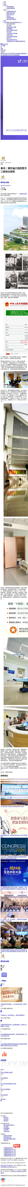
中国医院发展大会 (11, 11)
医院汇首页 (5, 44)
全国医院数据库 (11, 8)
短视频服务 (7, 1128)
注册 (4, 50)
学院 (5, 20)
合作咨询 (6, 1119)
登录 (2, 50)
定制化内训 (7, 1131)
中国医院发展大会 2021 (10, 1151)
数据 (5, 5)
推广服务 (6, 1126)
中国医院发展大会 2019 (10, 1152)
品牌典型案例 (10, 17)
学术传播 (6, 1129)
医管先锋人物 (10, 14)
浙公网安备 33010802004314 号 (9, 1167)
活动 (5, 9)
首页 (5, 2)
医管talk (9, 16)
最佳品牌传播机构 (11, 19)
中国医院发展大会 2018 (10, 1154)
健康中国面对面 (11, 13)
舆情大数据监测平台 (9, 1125)
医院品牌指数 (10, 6)
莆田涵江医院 (23, 193)
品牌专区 (6, 1140)
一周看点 (3, 980)
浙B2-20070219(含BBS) (7, 1165)
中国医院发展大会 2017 (10, 1155)
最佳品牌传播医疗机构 (10, 1138)
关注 (5, 3)
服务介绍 (6, 1117)
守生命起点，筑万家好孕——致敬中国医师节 (12, 1015)
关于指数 (3, 45)
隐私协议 (6, 1120)
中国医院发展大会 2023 (10, 1149)
